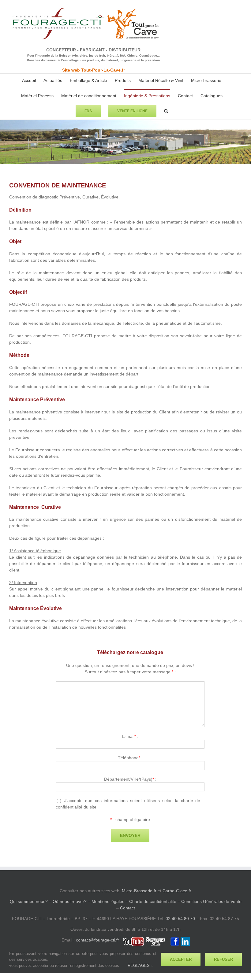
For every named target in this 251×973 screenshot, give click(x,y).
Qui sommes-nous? (29, 901)
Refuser (223, 959)
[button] (166, 110)
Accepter (181, 959)
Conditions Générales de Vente (211, 901)
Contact (127, 907)
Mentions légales (108, 901)
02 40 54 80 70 (180, 918)
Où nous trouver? (70, 901)
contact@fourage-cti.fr (97, 940)
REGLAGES (139, 965)
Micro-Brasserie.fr (139, 890)
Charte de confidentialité (152, 901)
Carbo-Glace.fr (177, 890)
